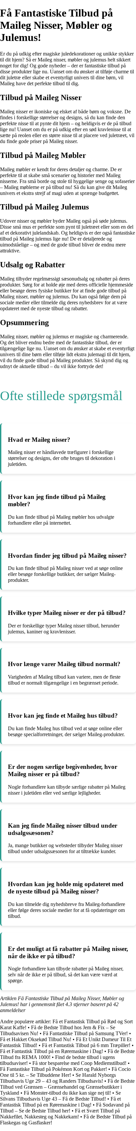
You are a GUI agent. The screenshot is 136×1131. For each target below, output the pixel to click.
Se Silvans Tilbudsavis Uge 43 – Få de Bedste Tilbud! (60, 1096)
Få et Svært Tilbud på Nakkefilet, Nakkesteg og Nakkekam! (60, 1113)
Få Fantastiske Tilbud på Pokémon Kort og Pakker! (53, 1069)
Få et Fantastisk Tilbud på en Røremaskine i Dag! (51, 1051)
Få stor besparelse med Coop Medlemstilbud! (79, 1063)
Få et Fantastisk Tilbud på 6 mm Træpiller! (86, 1045)
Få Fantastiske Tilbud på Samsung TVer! (85, 1033)
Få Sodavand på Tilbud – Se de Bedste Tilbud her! (65, 1107)
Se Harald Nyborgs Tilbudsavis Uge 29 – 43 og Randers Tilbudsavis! (58, 1078)
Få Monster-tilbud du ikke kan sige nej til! (67, 1093)
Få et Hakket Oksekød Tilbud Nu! (35, 1039)
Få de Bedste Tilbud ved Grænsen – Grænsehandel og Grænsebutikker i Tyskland (67, 1087)
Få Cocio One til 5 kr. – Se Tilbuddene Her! (65, 1072)
